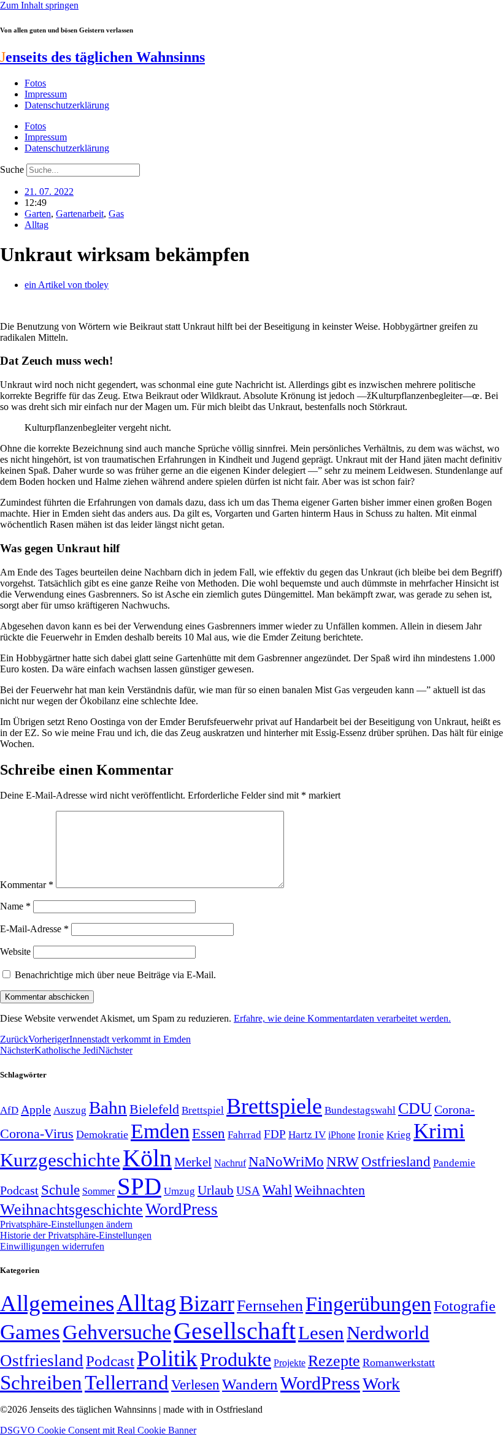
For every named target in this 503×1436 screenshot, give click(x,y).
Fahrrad (244, 1135)
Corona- (454, 1109)
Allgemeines (57, 1303)
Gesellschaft (235, 1331)
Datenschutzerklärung (67, 105)
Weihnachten (329, 1190)
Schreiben (41, 1383)
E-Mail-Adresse (34, 929)
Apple (36, 1109)
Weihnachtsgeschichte (71, 1209)
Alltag (36, 224)
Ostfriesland (396, 1161)
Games (30, 1332)
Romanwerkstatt (399, 1362)
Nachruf (230, 1163)
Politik (167, 1358)
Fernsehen (270, 1306)
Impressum (46, 94)
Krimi (439, 1131)
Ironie (371, 1135)
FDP (275, 1134)
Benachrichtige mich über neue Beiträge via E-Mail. (115, 975)
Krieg (398, 1134)
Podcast (19, 1190)
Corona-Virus (37, 1133)
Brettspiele (274, 1106)
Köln (147, 1158)
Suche (12, 169)
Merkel (193, 1162)
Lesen (321, 1332)
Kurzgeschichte (60, 1160)
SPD (139, 1186)
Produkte (235, 1359)
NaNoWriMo (286, 1161)
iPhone (341, 1135)
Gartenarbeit (80, 213)
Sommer (98, 1191)
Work (381, 1383)
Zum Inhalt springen (39, 5)
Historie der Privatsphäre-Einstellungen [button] (76, 1235)
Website (15, 951)
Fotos (35, 83)
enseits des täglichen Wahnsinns (102, 57)
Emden (160, 1131)
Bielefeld (154, 1109)
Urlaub (216, 1190)
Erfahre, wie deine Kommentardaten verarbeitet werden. (342, 1018)
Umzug (179, 1191)
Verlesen (195, 1384)
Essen (208, 1133)
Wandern (250, 1384)
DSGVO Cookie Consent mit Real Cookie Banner (98, 1430)
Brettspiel (203, 1110)
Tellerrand (127, 1383)
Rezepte (334, 1361)
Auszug (69, 1110)
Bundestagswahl (360, 1110)
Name (15, 906)
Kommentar (26, 884)
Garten (38, 213)
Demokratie (102, 1134)
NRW (342, 1161)
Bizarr (206, 1303)
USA (248, 1190)
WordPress (181, 1209)
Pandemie (454, 1163)
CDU (415, 1108)
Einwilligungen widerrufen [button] (52, 1246)
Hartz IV (307, 1134)
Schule (60, 1190)
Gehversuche (117, 1332)
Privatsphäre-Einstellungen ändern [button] (66, 1224)
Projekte (289, 1363)
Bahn (108, 1107)
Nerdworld (388, 1332)
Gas (116, 213)
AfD (9, 1110)
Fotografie (465, 1306)
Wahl (277, 1190)
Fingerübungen (368, 1304)
